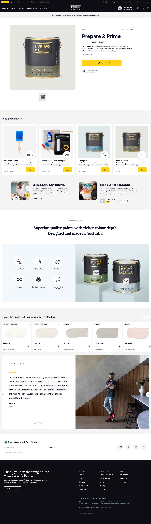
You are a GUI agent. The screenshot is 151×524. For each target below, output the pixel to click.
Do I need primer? (87, 54)
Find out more (11, 489)
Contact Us (146, 2)
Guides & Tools (106, 2)
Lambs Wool (26, 389)
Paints (13, 8)
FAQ (113, 2)
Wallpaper (43, 8)
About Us (123, 478)
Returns (125, 2)
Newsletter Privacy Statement (14, 452)
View (30, 170)
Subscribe (52, 447)
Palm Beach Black (47, 393)
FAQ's (102, 482)
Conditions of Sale (106, 507)
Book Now (122, 201)
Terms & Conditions (84, 507)
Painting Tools (32, 8)
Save (123, 29)
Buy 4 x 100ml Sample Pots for (29, 2)
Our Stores (138, 2)
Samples (21, 8)
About (131, 2)
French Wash (27, 393)
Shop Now (5, 2)
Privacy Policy (95, 507)
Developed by (86, 513)
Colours (5, 8)
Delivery (118, 2)
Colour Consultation (107, 474)
